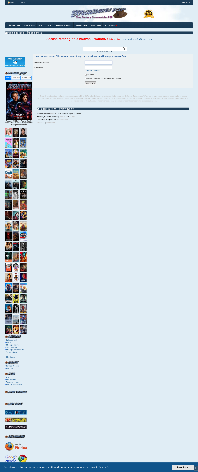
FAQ (7, 377)
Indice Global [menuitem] (96, 25)
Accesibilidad (110, 25)
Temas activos (11, 352)
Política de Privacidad (14, 384)
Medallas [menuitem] (11, 2)
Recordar (90, 75)
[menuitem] (21, 2)
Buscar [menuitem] (48, 25)
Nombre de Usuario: (42, 63)
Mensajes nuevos (12, 345)
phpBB (52, 114)
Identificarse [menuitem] (185, 2)
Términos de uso (12, 382)
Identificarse (10, 357)
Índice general (11, 340)
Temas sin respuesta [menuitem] (63, 25)
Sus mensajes (11, 347)
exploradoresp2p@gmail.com (138, 39)
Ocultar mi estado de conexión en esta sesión (104, 78)
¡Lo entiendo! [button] (183, 467)
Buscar (8, 342)
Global (8, 77)
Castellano (16, 77)
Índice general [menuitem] (29, 25)
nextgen (73, 117)
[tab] (8, 78)
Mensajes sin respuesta (15, 350)
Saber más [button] (104, 467)
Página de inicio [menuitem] (14, 25)
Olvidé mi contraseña (92, 70)
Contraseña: (39, 67)
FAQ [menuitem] (40, 25)
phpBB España (62, 120)
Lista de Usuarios (12, 366)
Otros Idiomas (26, 77)
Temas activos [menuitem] (81, 25)
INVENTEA (64, 117)
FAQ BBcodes (11, 380)
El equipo (9, 368)
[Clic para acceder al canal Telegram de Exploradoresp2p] (15, 67)
